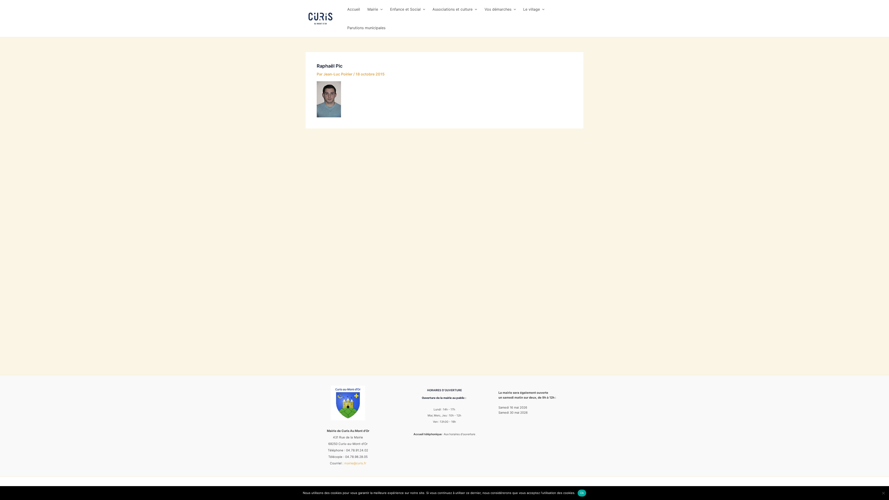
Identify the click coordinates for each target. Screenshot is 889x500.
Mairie (372, 9)
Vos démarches (498, 9)
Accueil (353, 9)
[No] (883, 493)
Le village (531, 9)
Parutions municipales (366, 27)
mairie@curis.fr (355, 463)
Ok (582, 493)
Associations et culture (452, 9)
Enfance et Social (405, 9)
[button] (380, 9)
